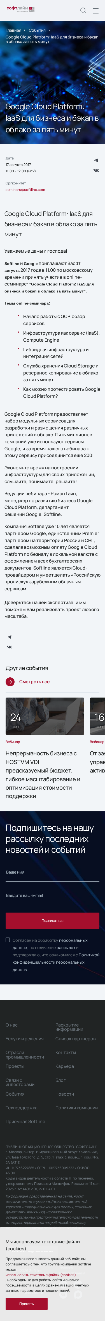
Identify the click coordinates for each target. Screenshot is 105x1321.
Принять (26, 1303)
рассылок (66, 947)
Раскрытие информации (69, 1027)
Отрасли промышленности (25, 1054)
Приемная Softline (25, 1121)
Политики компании (76, 1108)
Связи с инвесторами (20, 1082)
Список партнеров (75, 1039)
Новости (64, 1094)
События (37, 30)
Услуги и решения (25, 1039)
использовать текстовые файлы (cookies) (41, 1274)
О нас (12, 1025)
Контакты (65, 1052)
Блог (60, 1080)
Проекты (15, 1066)
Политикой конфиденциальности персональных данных (56, 962)
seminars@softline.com (25, 189)
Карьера (64, 1066)
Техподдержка (22, 1108)
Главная (13, 30)
